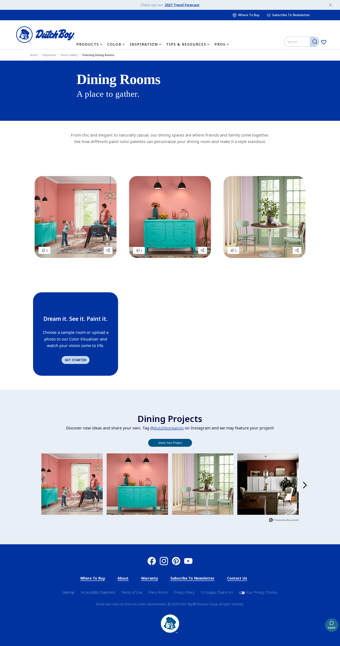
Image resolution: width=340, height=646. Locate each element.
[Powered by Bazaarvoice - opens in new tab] (284, 520)
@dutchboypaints (167, 428)
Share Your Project (170, 442)
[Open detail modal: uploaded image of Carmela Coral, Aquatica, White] (72, 484)
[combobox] (302, 41)
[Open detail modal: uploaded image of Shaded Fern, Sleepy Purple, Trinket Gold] (202, 484)
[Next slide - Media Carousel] (305, 485)
